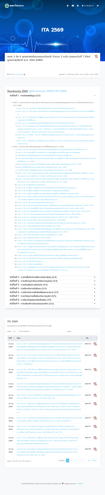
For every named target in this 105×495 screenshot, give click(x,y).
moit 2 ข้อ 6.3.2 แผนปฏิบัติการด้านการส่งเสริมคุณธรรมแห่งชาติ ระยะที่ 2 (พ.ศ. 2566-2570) (51, 208)
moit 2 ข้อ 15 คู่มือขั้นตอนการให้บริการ (31, 185)
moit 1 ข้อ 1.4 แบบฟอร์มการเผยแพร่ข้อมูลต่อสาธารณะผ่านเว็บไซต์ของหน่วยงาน (46, 123)
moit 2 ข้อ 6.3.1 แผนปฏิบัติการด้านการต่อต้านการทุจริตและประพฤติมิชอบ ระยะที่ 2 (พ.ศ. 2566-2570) (54, 211)
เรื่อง (18, 338)
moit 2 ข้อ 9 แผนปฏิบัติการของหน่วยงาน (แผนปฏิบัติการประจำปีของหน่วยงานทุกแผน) (49, 152)
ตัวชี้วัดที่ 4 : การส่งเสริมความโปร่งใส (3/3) (28, 284)
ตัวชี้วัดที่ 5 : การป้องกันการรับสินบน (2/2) (28, 288)
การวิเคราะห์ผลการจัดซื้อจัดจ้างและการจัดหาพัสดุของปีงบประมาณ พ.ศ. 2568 (45, 170)
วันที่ (10, 338)
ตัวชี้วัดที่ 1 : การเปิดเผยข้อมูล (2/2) (25, 95)
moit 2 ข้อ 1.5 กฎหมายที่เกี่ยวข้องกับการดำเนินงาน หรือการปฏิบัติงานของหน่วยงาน (48, 255)
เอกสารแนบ (19, 74)
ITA (87, 338)
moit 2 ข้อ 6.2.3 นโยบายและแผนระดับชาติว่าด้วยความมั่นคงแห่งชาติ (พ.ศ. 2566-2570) (49, 214)
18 (89, 460)
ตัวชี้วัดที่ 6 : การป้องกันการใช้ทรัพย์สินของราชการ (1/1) (34, 292)
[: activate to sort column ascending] (95, 338)
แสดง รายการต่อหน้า (18, 331)
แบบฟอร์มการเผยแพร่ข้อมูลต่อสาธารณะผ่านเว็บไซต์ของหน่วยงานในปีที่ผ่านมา (45, 155)
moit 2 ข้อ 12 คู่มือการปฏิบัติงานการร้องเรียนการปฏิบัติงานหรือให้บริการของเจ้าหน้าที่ (48, 193)
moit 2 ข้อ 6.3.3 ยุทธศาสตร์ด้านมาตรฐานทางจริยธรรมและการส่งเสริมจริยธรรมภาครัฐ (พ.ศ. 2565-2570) (55, 205)
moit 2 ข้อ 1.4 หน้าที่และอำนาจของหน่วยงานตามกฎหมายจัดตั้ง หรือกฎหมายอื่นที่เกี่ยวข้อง (50, 258)
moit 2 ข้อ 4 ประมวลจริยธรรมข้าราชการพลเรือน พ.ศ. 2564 (39, 226)
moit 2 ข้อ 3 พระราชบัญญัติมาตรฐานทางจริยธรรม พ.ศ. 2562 (40, 235)
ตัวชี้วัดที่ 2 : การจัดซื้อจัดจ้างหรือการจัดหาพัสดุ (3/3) (33, 277)
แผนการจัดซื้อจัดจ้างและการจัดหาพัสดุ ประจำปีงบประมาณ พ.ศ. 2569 (42, 167)
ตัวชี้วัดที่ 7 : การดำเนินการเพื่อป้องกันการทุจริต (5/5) (33, 296)
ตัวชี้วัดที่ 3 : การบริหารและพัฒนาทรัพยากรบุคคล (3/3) (33, 280)
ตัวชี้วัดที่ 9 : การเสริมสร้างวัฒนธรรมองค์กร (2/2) (32, 303)
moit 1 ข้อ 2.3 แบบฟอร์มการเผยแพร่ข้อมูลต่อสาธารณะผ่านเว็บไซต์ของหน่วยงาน (46, 108)
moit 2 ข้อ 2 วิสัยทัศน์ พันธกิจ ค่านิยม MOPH (34, 238)
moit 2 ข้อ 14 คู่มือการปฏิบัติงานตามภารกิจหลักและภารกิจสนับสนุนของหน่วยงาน (47, 188)
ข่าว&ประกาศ (89, 5)
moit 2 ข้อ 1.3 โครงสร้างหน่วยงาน (30, 261)
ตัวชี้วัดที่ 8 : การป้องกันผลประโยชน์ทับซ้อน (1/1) (30, 299)
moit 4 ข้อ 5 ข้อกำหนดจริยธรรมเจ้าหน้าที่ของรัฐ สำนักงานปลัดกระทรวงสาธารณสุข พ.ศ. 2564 (52, 223)
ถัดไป (94, 460)
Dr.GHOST (80, 483)
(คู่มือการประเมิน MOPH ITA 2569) (48, 91)
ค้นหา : (69, 331)
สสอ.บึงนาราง (16, 5)
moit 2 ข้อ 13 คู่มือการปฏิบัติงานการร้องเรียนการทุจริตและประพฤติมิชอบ (43, 190)
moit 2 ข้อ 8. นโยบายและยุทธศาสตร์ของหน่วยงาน (36, 202)
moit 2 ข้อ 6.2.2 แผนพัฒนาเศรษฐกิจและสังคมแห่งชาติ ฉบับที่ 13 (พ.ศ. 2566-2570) (48, 217)
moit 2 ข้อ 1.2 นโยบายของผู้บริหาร (30, 264)
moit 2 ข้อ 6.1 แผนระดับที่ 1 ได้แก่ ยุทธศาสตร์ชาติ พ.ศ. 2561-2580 (42, 220)
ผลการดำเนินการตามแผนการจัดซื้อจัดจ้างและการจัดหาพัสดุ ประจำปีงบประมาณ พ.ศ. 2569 (50, 164)
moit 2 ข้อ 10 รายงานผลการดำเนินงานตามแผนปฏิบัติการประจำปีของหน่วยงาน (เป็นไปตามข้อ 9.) (52, 149)
